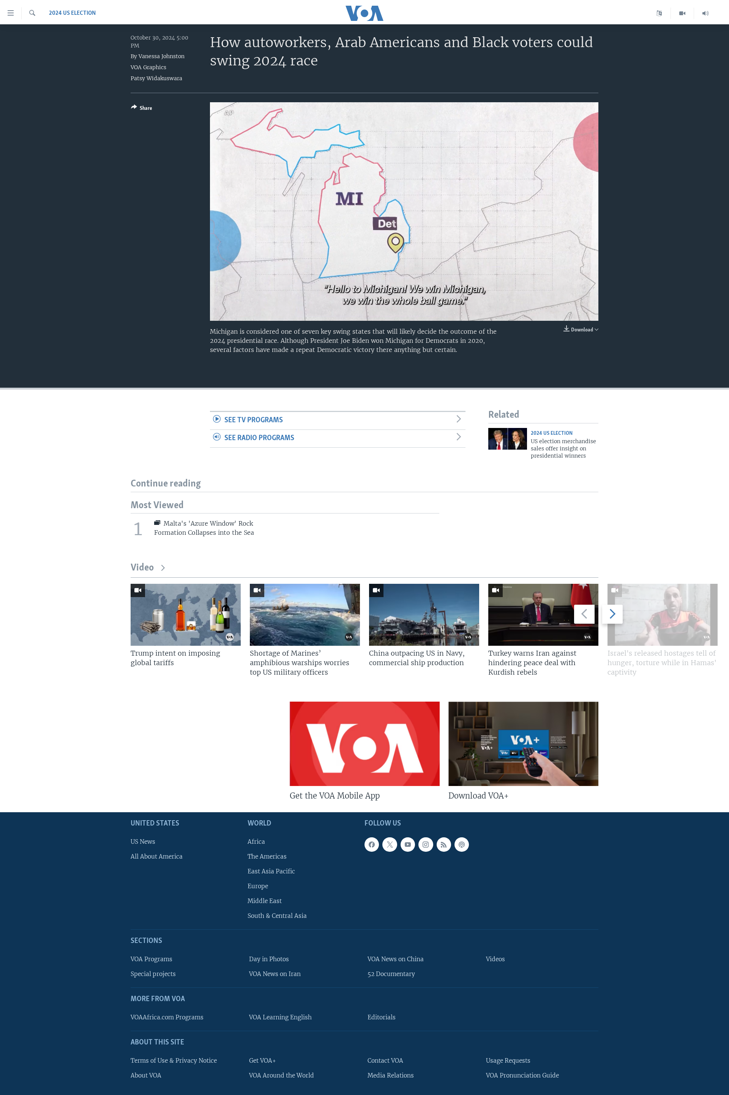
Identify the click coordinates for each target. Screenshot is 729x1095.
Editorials (382, 1017)
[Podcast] (461, 844)
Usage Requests (508, 1060)
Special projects (153, 974)
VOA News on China (396, 959)
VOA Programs (151, 959)
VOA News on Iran (275, 974)
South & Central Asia (277, 915)
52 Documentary (391, 974)
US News (143, 841)
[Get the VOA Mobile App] (365, 744)
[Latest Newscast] (705, 13)
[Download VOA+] (523, 744)
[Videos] (682, 13)
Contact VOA (385, 1060)
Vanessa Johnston (162, 56)
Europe (258, 886)
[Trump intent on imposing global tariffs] (186, 615)
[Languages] (659, 13)
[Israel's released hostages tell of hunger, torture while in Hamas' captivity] (663, 615)
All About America (157, 856)
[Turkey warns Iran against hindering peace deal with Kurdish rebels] (543, 615)
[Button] (141, 109)
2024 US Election (72, 13)
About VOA (146, 1075)
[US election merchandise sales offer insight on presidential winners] (507, 439)
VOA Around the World (281, 1075)
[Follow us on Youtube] (408, 844)
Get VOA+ (262, 1060)
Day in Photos (269, 959)
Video (142, 568)
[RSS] (444, 844)
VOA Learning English (280, 1017)
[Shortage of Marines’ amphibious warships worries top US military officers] (305, 615)
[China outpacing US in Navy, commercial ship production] (424, 615)
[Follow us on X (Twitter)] (389, 844)
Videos (495, 959)
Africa (256, 841)
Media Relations (391, 1075)
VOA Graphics (148, 67)
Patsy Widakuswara (156, 78)
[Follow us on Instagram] (425, 844)
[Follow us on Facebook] (371, 844)
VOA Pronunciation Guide (522, 1075)
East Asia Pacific (271, 871)
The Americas (267, 856)
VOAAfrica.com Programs (167, 1017)
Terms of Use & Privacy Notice (174, 1060)
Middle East (265, 901)
